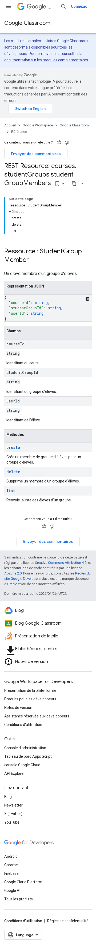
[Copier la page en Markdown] (74, 183)
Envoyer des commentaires (36, 153)
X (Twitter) (13, 814)
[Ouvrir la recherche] (63, 6)
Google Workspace (38, 125)
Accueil (10, 125)
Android (11, 856)
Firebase (11, 873)
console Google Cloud (22, 765)
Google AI (12, 890)
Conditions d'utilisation (23, 725)
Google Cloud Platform (23, 882)
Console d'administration (25, 748)
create (13, 447)
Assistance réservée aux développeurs (36, 716)
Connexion (80, 6)
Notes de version (18, 707)
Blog (8, 797)
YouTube (11, 822)
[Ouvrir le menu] (8, 6)
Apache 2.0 (13, 573)
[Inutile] (67, 142)
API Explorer (14, 773)
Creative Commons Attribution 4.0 (60, 563)
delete (13, 471)
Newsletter (13, 805)
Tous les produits (18, 899)
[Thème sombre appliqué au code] (87, 299)
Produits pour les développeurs (30, 699)
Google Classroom (27, 23)
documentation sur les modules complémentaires (46, 60)
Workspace (51, 6)
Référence (19, 132)
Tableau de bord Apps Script (28, 756)
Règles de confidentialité (68, 921)
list (10, 490)
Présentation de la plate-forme (30, 690)
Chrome (11, 865)
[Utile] (59, 142)
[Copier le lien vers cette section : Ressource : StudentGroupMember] (34, 260)
